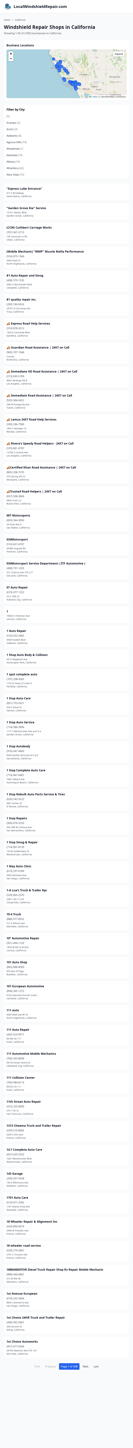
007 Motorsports (18, 515)
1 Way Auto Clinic (18, 866)
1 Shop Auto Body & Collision (27, 655)
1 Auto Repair (16, 631)
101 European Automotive (25, 986)
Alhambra (15, 168)
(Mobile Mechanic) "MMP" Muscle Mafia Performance (45, 251)
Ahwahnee (14, 148)
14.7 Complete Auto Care (24, 1149)
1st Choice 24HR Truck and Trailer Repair (35, 1317)
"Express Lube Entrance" (24, 188)
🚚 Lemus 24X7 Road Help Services (31, 419)
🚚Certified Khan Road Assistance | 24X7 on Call (41, 467)
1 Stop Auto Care (18, 698)
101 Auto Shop (16, 962)
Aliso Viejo (15, 174)
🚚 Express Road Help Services (28, 323)
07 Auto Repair (17, 587)
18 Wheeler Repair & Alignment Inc (31, 1221)
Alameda (14, 155)
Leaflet (94, 96)
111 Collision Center (20, 1078)
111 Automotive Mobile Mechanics (31, 1054)
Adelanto (13, 135)
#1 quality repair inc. (21, 299)
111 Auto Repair (17, 1030)
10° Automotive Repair (22, 938)
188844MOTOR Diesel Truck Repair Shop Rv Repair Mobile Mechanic (54, 1269)
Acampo (13, 123)
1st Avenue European (21, 1293)
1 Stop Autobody (18, 746)
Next (85, 1366)
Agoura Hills (16, 142)
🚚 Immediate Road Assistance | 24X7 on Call (39, 395)
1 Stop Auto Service (20, 722)
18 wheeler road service (23, 1245)
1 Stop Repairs (16, 818)
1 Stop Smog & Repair (22, 842)
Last (96, 1366)
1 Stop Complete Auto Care (25, 770)
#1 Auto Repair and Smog (24, 275)
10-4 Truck (13, 914)
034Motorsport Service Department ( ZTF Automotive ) (45, 563)
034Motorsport (17, 539)
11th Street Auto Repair (23, 1102)
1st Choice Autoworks (22, 1341)
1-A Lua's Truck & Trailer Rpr (26, 890)
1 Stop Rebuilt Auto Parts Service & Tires (35, 794)
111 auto (12, 1010)
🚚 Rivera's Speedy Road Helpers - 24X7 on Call (39, 443)
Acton (11, 129)
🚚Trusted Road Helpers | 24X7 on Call (34, 491)
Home (7, 19)
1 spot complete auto (21, 674)
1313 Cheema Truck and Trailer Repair (33, 1126)
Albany (13, 161)
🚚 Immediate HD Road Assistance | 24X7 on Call (41, 371)
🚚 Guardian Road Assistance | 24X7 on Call (37, 347)
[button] (53, 59)
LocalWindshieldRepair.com (40, 6)
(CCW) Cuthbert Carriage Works (29, 227)
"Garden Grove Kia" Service (26, 208)
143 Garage (14, 1173)
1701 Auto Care (17, 1197)
